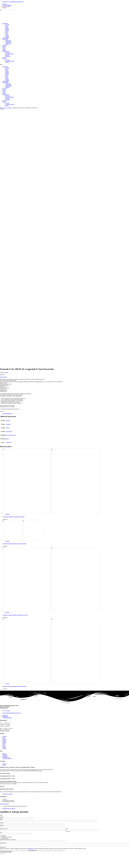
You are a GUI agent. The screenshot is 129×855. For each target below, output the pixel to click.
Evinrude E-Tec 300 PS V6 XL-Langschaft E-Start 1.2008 (13, 516)
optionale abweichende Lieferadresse (8, 839)
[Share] (1, 853)
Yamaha (7, 36)
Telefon (2, 825)
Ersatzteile (5, 57)
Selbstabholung (4, 838)
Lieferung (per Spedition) (6, 837)
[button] (64, 64)
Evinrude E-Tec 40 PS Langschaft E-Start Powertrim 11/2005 (14, 543)
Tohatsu (7, 35)
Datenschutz (2, 847)
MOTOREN (5, 23)
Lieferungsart (3, 835)
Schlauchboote (8, 42)
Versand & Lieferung (9, 61)
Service (4, 58)
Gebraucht (8, 424)
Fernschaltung (9, 431)
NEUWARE (5, 39)
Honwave (7, 55)
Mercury (7, 30)
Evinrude (7, 24)
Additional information (7, 413)
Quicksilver (7, 56)
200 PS (7, 427)
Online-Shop (8, 40)
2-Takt (7, 438)
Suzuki (6, 34)
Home (1, 107)
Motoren (5, 107)
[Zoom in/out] (4, 853)
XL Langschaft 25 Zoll (11, 435)
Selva (6, 33)
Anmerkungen (3, 843)
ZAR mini (7, 52)
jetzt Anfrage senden (32, 850)
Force (6, 25)
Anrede (2, 817)
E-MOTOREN (6, 38)
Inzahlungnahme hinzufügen (6, 851)
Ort (1, 832)
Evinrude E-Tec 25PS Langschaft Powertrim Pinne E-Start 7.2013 (15, 614)
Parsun (6, 32)
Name (1, 819)
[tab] (66, 413)
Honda (6, 27)
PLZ (67, 828)
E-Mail (1, 822)
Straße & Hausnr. (4, 828)
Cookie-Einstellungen (7, 717)
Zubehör (7, 44)
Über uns (7, 59)
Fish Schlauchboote (9, 53)
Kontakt (7, 62)
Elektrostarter (9, 442)
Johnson (7, 28)
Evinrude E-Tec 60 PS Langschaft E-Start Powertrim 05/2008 (14, 686)
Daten (1, 815)
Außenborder (8, 41)
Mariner (7, 29)
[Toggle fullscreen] (3, 853)
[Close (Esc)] (0, 853)
